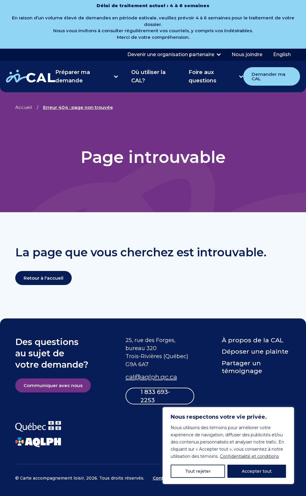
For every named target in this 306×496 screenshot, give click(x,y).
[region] (228, 445)
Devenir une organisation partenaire (170, 54)
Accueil (23, 107)
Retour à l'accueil (43, 278)
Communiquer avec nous (53, 385)
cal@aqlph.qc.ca (151, 377)
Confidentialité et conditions (249, 456)
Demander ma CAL (268, 76)
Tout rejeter (198, 471)
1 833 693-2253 (155, 396)
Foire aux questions (202, 76)
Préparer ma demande (72, 76)
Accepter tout (257, 471)
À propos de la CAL (253, 340)
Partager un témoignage (242, 367)
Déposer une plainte (255, 351)
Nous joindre (247, 54)
